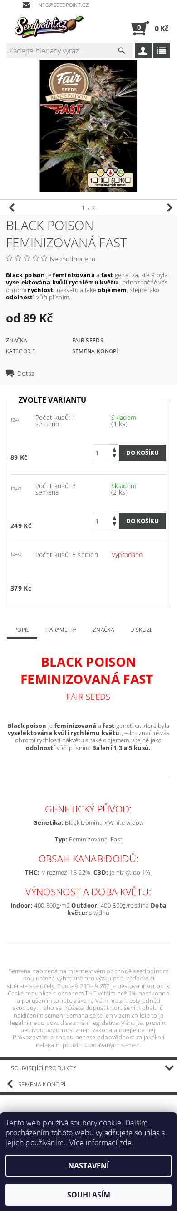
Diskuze (141, 630)
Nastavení (88, 1166)
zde (125, 1143)
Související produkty (43, 1068)
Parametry (61, 630)
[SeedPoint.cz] (47, 28)
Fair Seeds (87, 340)
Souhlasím (88, 1195)
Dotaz (25, 374)
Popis (22, 630)
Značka (103, 630)
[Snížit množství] (114, 456)
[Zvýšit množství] (114, 448)
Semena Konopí (95, 351)
